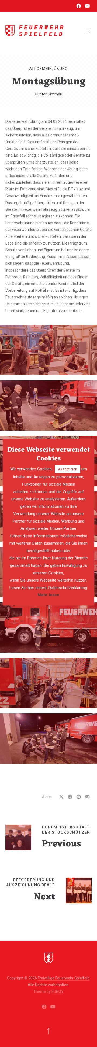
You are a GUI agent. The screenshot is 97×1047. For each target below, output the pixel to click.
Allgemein (40, 68)
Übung (61, 68)
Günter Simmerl (48, 94)
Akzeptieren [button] (67, 469)
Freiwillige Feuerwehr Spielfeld (63, 978)
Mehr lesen (48, 595)
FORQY (57, 991)
